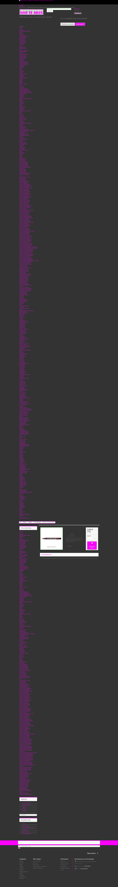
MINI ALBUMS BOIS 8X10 (24, 274)
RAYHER (21, 456)
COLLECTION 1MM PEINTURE (25, 244)
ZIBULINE (21, 515)
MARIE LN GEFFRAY (23, 418)
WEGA (20, 513)
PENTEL (21, 450)
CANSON (21, 319)
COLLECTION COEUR (23, 223)
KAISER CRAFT (22, 396)
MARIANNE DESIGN (23, 417)
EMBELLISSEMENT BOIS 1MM (25, 92)
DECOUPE (21, 44)
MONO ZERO (22, 429)
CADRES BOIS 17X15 (23, 269)
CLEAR (20, 70)
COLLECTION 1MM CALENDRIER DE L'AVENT (29, 260)
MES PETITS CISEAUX (24, 424)
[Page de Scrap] (31, 12)
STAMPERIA (22, 478)
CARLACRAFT (22, 325)
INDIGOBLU (21, 388)
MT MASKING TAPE (23, 431)
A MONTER (21, 71)
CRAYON (21, 136)
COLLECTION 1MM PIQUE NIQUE (26, 254)
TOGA (20, 494)
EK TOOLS (21, 368)
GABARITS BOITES (23, 281)
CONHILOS (21, 340)
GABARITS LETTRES (23, 280)
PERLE (20, 99)
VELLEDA (21, 504)
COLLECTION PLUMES (24, 218)
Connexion (21, 5)
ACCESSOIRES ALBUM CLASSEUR (26, 130)
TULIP (20, 500)
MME (20, 427)
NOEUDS (21, 103)
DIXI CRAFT (21, 358)
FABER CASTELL (23, 372)
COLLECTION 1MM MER (24, 256)
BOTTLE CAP (22, 315)
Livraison (24, 823)
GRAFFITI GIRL (22, 383)
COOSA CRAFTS (22, 341)
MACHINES (21, 121)
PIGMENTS (21, 59)
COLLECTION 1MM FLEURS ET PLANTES (28, 248)
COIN (20, 85)
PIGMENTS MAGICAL (23, 64)
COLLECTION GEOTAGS (24, 184)
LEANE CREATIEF (23, 407)
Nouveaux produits (64, 862)
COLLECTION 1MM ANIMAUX (25, 239)
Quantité (89, 535)
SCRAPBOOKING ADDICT (24, 469)
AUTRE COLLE (22, 119)
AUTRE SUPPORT (23, 42)
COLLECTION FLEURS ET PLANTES (27, 231)
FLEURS (21, 79)
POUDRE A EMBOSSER (24, 90)
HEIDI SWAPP (22, 386)
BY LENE (21, 318)
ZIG (20, 516)
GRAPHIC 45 (22, 384)
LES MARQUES (22, 292)
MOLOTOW (21, 428)
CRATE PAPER (22, 347)
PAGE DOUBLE (22, 38)
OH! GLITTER (22, 437)
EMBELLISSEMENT (23, 77)
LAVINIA (21, 406)
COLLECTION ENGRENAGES (25, 185)
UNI (20, 28)
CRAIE (20, 141)
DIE (20, 45)
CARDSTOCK (22, 324)
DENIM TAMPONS (23, 353)
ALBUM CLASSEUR (23, 129)
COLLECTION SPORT (23, 213)
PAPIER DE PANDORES (24, 445)
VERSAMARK (22, 507)
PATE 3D (21, 106)
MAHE (20, 416)
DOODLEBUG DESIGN (24, 363)
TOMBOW (21, 496)
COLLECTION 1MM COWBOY (25, 264)
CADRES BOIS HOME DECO (25, 267)
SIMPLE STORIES (23, 472)
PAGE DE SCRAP (23, 439)
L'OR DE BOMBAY (23, 402)
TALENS (21, 487)
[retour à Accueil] (20, 522)
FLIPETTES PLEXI (23, 266)
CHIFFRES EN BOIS (23, 180)
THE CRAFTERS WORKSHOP (25, 492)
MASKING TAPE (22, 93)
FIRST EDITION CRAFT (24, 374)
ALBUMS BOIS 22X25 (23, 277)
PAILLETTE (21, 87)
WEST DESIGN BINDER (24, 514)
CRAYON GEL (22, 140)
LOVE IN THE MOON (23, 415)
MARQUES (24, 799)
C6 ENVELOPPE (22, 169)
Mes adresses (36, 864)
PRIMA (20, 454)
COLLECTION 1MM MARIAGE (25, 261)
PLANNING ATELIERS (23, 518)
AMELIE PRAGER (23, 299)
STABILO (21, 476)
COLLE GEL (21, 115)
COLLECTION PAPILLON (24, 211)
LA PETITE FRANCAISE (24, 404)
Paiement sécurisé (25, 831)
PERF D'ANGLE (22, 52)
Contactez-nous (22, 6)
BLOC (20, 33)
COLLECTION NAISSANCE (25, 221)
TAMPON (21, 67)
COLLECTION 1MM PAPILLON (25, 243)
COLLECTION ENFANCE (24, 190)
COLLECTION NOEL (23, 199)
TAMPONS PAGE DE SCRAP (25, 288)
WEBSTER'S (22, 512)
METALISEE (22, 159)
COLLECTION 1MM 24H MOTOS (26, 250)
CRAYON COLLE (22, 118)
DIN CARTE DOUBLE (23, 164)
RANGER (21, 455)
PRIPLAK (21, 32)
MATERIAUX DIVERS (23, 150)
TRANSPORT (22, 132)
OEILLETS (21, 97)
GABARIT (21, 75)
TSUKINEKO (22, 499)
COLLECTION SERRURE (24, 232)
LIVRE (20, 151)
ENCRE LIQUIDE (22, 56)
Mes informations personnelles (39, 866)
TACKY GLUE (22, 486)
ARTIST (21, 304)
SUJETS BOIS (22, 178)
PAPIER (21, 27)
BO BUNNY (21, 314)
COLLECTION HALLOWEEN (25, 194)
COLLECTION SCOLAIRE (24, 201)
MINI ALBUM (22, 39)
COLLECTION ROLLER (24, 202)
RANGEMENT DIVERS (24, 135)
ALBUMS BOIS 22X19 (23, 276)
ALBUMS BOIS (22, 272)
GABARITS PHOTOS (23, 278)
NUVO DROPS (22, 107)
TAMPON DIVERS (23, 74)
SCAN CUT (21, 460)
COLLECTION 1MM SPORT (25, 263)
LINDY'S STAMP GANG (24, 412)
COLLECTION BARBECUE (24, 224)
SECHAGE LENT (22, 55)
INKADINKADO (22, 390)
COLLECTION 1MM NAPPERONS (26, 249)
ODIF (20, 435)
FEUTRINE (21, 96)
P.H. (20, 438)
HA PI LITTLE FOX (23, 385)
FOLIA (20, 379)
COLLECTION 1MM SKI (24, 242)
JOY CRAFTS (22, 394)
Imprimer (70, 546)
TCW (20, 488)
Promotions (62, 861)
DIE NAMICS (22, 355)
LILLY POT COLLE (23, 411)
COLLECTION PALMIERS (24, 200)
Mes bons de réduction (38, 868)
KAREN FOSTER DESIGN (24, 397)
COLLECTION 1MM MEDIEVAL (25, 259)
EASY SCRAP (22, 366)
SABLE (20, 104)
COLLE (20, 114)
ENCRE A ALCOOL (23, 61)
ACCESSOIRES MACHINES (25, 123)
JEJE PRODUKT (22, 393)
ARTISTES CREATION (24, 305)
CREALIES (21, 348)
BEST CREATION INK (23, 313)
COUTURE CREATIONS (24, 343)
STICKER (21, 86)
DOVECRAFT (22, 364)
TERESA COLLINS (23, 489)
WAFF (20, 508)
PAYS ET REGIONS (23, 183)
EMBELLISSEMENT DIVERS (25, 98)
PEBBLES (21, 448)
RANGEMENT (22, 128)
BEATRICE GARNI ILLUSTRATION (26, 310)
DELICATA (21, 352)
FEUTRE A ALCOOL (23, 144)
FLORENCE (21, 377)
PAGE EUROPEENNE (23, 36)
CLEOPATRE (22, 334)
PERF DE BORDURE (23, 50)
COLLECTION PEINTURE (24, 215)
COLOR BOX (22, 336)
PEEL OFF (21, 102)
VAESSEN (21, 503)
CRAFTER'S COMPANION (24, 346)
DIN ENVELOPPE (23, 172)
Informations (26, 820)
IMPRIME (21, 29)
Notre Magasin (25, 829)
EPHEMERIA (22, 369)
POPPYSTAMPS (22, 451)
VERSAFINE (22, 505)
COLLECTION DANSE (23, 189)
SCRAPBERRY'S (22, 466)
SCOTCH (21, 462)
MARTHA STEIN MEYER (24, 420)
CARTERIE (21, 152)
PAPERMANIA (22, 443)
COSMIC (21, 342)
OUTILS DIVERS (22, 126)
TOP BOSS (21, 498)
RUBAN (21, 80)
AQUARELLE (22, 65)
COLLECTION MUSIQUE (24, 198)
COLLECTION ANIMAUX (24, 186)
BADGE (21, 82)
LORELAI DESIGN (23, 413)
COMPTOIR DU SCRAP (24, 339)
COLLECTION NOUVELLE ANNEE (26, 210)
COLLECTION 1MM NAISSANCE (26, 251)
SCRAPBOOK (22, 147)
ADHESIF (21, 146)
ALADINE (21, 296)
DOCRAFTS (21, 361)
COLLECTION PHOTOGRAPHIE (26, 217)
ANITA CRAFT (22, 302)
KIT (20, 175)
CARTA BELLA (22, 326)
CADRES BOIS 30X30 (23, 270)
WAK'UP (21, 509)
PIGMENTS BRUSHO (23, 63)
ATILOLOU (21, 307)
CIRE (20, 112)
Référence (68, 533)
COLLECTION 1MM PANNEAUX (25, 258)
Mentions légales (25, 825)
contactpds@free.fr (84, 868)
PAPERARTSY (22, 442)
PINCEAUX (21, 145)
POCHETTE (21, 34)
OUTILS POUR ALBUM (24, 287)
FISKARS (21, 375)
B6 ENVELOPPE (22, 171)
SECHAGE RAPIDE (23, 54)
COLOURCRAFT (22, 337)
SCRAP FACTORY (23, 464)
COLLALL (21, 335)
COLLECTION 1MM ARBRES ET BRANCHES (28, 247)
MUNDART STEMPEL (23, 432)
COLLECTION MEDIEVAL (24, 229)
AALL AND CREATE (23, 293)
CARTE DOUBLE (22, 161)
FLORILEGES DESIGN (24, 378)
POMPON (21, 109)
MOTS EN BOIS (22, 179)
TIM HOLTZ (21, 493)
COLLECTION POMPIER (24, 212)
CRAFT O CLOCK (23, 345)
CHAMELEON (22, 328)
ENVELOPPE (22, 168)
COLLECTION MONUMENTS (25, 196)
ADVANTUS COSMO (23, 294)
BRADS (21, 81)
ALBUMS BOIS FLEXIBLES (25, 275)
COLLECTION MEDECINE (24, 226)
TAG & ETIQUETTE (23, 83)
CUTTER (21, 125)
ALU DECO (21, 298)
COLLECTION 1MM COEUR (25, 253)
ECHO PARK (22, 367)
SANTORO (21, 459)
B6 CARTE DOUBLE (23, 163)
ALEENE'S (21, 297)
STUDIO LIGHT (22, 482)
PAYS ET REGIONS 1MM (24, 238)
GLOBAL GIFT (22, 382)
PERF (20, 49)
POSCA (21, 453)
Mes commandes (36, 861)
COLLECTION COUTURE (24, 233)
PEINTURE (21, 60)
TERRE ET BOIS (22, 491)
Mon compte (37, 859)
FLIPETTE (21, 108)
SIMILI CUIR (22, 43)
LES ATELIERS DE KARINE (25, 408)
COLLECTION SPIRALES (24, 228)
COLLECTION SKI (23, 209)
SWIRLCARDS (22, 485)
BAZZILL (21, 309)
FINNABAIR (21, 373)
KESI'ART (21, 399)
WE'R (20, 510)
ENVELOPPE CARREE (24, 174)
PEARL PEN (22, 447)
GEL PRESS (22, 380)
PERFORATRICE (22, 48)
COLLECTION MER (23, 227)
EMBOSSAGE (22, 47)
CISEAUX (21, 124)
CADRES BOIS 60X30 (23, 271)
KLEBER (21, 400)
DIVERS (21, 113)
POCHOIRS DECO (23, 282)
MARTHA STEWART (23, 421)
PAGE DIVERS (22, 41)
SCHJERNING (22, 461)
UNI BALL (21, 502)
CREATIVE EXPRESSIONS (25, 350)
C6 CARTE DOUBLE (23, 162)
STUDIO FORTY (22, 481)
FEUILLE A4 (21, 153)
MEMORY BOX (22, 423)
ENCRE (21, 53)
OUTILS (21, 120)
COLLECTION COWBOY (24, 234)
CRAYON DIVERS (23, 142)
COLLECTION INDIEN (23, 195)
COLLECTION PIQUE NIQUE (25, 216)
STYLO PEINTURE (23, 139)
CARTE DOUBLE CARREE (24, 167)
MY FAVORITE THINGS (24, 433)
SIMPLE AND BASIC (23, 471)
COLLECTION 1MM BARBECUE (26, 255)
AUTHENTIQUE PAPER (24, 308)
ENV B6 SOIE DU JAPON (24, 173)
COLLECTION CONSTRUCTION (25, 188)
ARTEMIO (21, 303)
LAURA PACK (22, 405)
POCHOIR (21, 76)
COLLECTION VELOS (23, 204)
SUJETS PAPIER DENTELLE (25, 285)
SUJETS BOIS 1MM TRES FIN (25, 236)
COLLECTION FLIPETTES (24, 191)
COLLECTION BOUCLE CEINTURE (26, 222)
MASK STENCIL (22, 422)
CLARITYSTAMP (22, 332)
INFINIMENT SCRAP (23, 389)
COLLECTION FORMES (24, 193)
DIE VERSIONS (22, 356)
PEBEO (21, 449)
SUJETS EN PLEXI (23, 265)
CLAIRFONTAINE (22, 331)
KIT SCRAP (21, 148)
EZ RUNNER (22, 370)
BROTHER (21, 316)
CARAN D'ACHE (22, 323)
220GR (20, 156)
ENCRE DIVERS (22, 58)
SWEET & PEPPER (23, 483)
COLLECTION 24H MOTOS (24, 220)
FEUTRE (21, 137)
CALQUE (21, 157)
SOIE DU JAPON (22, 158)
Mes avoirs (35, 862)
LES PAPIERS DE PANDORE (25, 410)
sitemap (62, 870)
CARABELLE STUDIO (23, 321)
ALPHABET (21, 94)
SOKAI (20, 475)
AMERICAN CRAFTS (23, 301)
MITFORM (21, 426)
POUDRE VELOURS (23, 88)
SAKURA (21, 458)
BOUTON (21, 101)
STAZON (21, 480)
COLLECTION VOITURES (24, 206)
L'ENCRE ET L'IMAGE (23, 401)
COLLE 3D (21, 117)
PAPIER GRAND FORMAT (24, 31)
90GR (20, 155)
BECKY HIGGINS (23, 312)
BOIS (20, 69)
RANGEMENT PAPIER (24, 134)
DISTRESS (21, 357)
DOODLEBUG (22, 362)
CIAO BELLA (22, 330)
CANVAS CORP (22, 320)
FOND (20, 72)
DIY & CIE (21, 359)
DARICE (21, 351)
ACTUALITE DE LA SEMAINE (25, 290)
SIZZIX (20, 474)
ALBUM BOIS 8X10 (23, 131)
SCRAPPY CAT (22, 470)
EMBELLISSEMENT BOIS (24, 91)
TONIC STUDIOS (22, 497)
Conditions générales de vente (28, 827)
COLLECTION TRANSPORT (25, 207)
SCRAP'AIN (21, 465)
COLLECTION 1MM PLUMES (25, 245)
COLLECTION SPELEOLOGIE (25, 205)
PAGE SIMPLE (22, 37)
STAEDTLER (22, 477)
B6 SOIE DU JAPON (23, 166)
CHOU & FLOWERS (23, 329)
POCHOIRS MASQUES (24, 283)
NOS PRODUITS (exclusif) (24, 177)
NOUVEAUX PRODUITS (24, 291)
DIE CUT (21, 286)
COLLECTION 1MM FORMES (25, 240)
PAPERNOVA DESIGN (24, 444)
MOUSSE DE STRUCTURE (25, 110)
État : (67, 535)
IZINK (20, 391)
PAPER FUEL (22, 440)
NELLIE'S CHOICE (23, 434)
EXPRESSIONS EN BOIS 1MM (25, 237)
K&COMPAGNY (22, 395)
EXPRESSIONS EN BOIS (24, 182)
